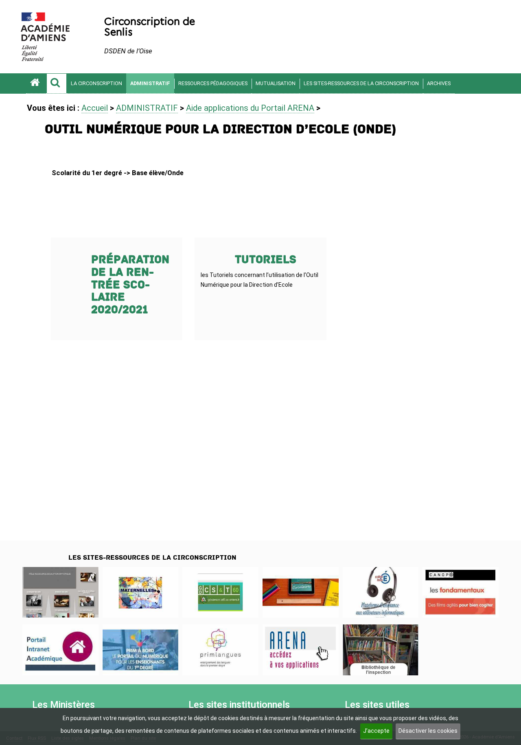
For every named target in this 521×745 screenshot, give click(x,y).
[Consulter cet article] (60, 649)
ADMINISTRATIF (150, 83)
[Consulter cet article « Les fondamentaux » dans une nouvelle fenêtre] (460, 592)
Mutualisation (276, 83)
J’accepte (376, 730)
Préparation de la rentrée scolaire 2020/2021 (130, 285)
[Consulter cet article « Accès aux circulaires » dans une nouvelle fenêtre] (301, 592)
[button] (56, 83)
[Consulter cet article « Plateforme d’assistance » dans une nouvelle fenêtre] (381, 592)
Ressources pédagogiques (212, 83)
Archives (439, 83)
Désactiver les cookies (428, 730)
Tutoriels (265, 260)
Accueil (94, 108)
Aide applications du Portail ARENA (250, 108)
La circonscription (96, 83)
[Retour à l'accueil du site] (36, 83)
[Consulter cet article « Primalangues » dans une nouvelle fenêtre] (220, 649)
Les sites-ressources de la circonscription (361, 83)
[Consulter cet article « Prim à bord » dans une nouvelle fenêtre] (141, 649)
